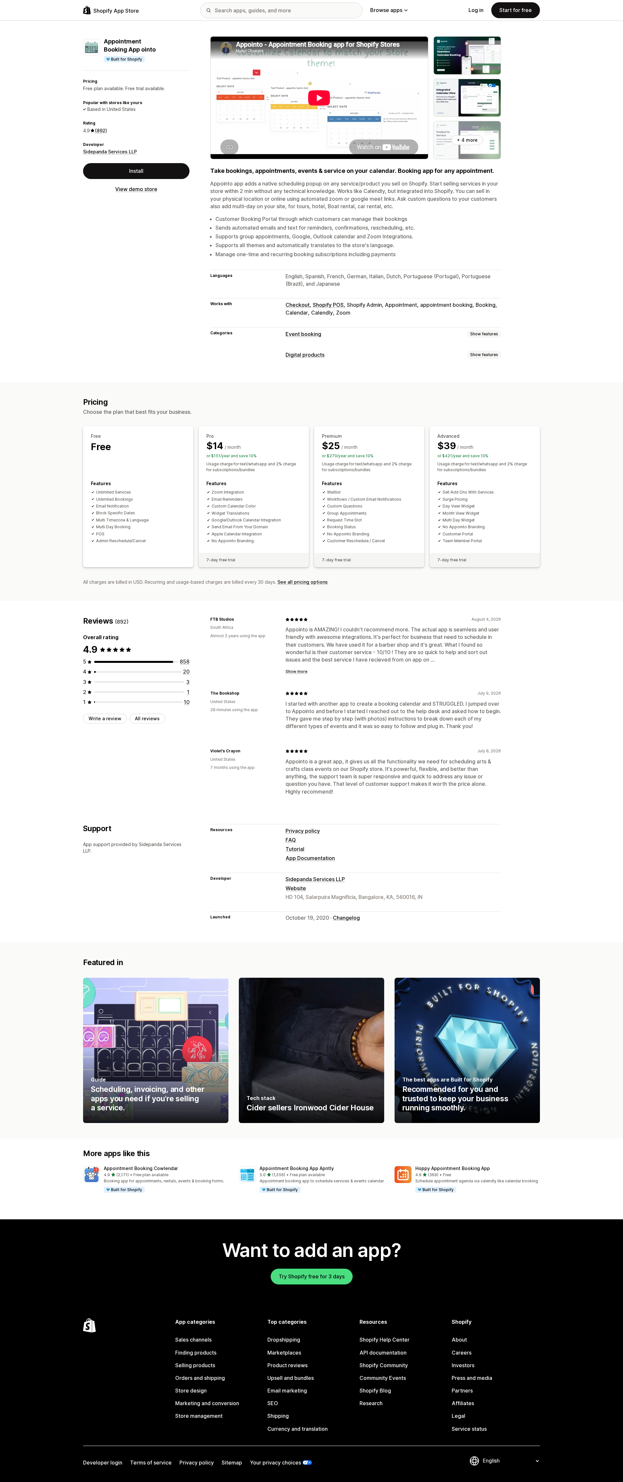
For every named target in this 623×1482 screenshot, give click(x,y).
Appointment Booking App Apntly (297, 1168)
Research (371, 1403)
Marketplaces (284, 1352)
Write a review (105, 718)
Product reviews (287, 1365)
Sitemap (232, 1462)
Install (136, 170)
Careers (461, 1352)
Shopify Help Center (384, 1339)
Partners (462, 1390)
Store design (191, 1390)
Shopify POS (328, 305)
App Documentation (310, 858)
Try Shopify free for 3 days (312, 1276)
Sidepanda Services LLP (110, 151)
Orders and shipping (200, 1378)
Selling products (195, 1365)
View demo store (136, 189)
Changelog (346, 917)
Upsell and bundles (290, 1378)
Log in (476, 10)
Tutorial (295, 849)
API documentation (383, 1352)
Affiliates (463, 1403)
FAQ (291, 840)
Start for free (515, 10)
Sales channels (193, 1339)
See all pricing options (302, 582)
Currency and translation (297, 1429)
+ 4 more (467, 140)
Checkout (298, 305)
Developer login (102, 1462)
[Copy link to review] (237, 619)
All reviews (147, 718)
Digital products (305, 355)
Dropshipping (283, 1339)
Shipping (278, 1416)
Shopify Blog (375, 1390)
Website (296, 888)
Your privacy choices (275, 1462)
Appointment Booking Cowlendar (141, 1168)
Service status (469, 1429)
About (459, 1339)
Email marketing (287, 1390)
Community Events (383, 1378)
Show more (296, 671)
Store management (199, 1416)
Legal (458, 1416)
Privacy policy (303, 831)
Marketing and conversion (207, 1403)
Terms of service (151, 1462)
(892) (101, 130)
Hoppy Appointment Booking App (452, 1168)
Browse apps (386, 10)
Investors (463, 1365)
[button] (155, 1179)
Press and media (472, 1378)
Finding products (195, 1352)
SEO (272, 1403)
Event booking (303, 334)
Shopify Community (384, 1365)
